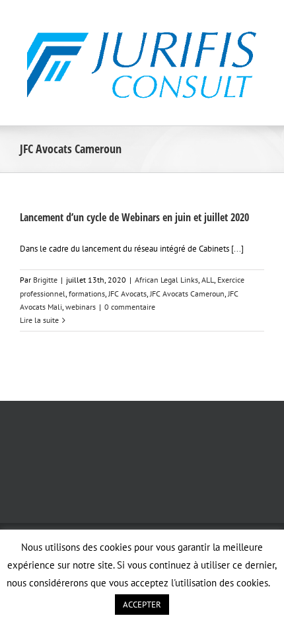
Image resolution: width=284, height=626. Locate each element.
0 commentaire (129, 307)
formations (87, 293)
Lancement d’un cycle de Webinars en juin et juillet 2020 (134, 217)
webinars (80, 307)
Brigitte (45, 280)
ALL (207, 280)
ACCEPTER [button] (142, 604)
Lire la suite (39, 320)
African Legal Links (166, 280)
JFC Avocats (127, 293)
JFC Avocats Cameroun (187, 293)
